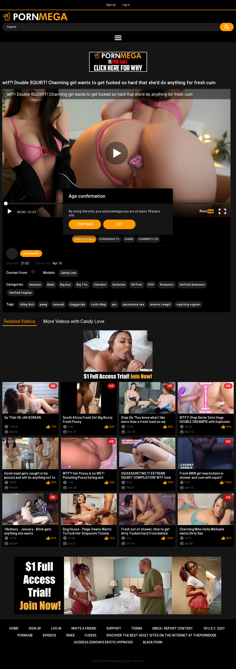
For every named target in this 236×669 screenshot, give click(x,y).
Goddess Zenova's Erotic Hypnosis (103, 642)
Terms (136, 628)
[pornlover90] (12, 253)
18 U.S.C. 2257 (213, 628)
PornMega (113, 661)
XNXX (70, 635)
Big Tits (82, 284)
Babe (50, 284)
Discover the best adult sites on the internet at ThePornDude (161, 635)
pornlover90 (31, 253)
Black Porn (152, 642)
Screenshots (109, 239)
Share (128, 239)
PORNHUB (24, 635)
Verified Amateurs (192, 284)
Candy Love (68, 273)
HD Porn (136, 284)
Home (13, 628)
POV (151, 284)
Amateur (35, 284)
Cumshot (100, 284)
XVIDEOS (49, 635)
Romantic (166, 284)
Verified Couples (20, 292)
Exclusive (118, 284)
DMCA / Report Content (172, 628)
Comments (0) (148, 239)
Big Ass (65, 284)
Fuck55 (90, 635)
